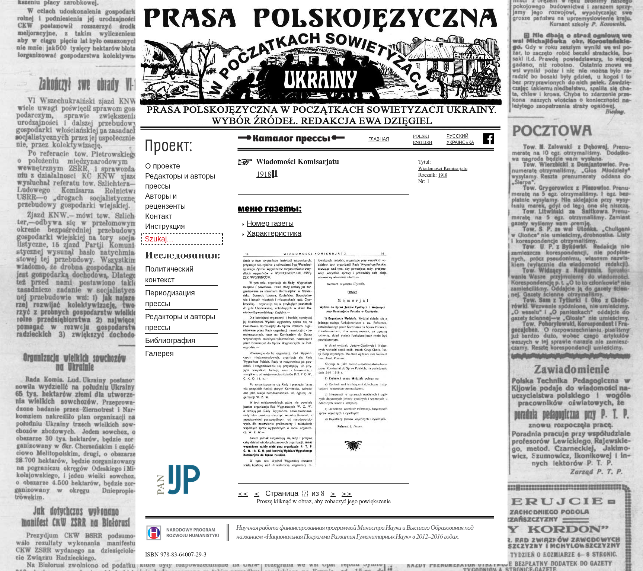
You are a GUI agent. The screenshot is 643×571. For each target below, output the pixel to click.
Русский (457, 136)
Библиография (170, 340)
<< (243, 493)
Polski (421, 136)
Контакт (158, 216)
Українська (460, 142)
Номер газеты (270, 223)
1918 (263, 174)
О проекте (162, 166)
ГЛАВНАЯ (378, 139)
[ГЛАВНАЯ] (321, 127)
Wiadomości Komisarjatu (297, 161)
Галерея (159, 353)
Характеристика (274, 233)
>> (347, 493)
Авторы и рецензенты (165, 201)
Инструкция (165, 226)
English (422, 142)
